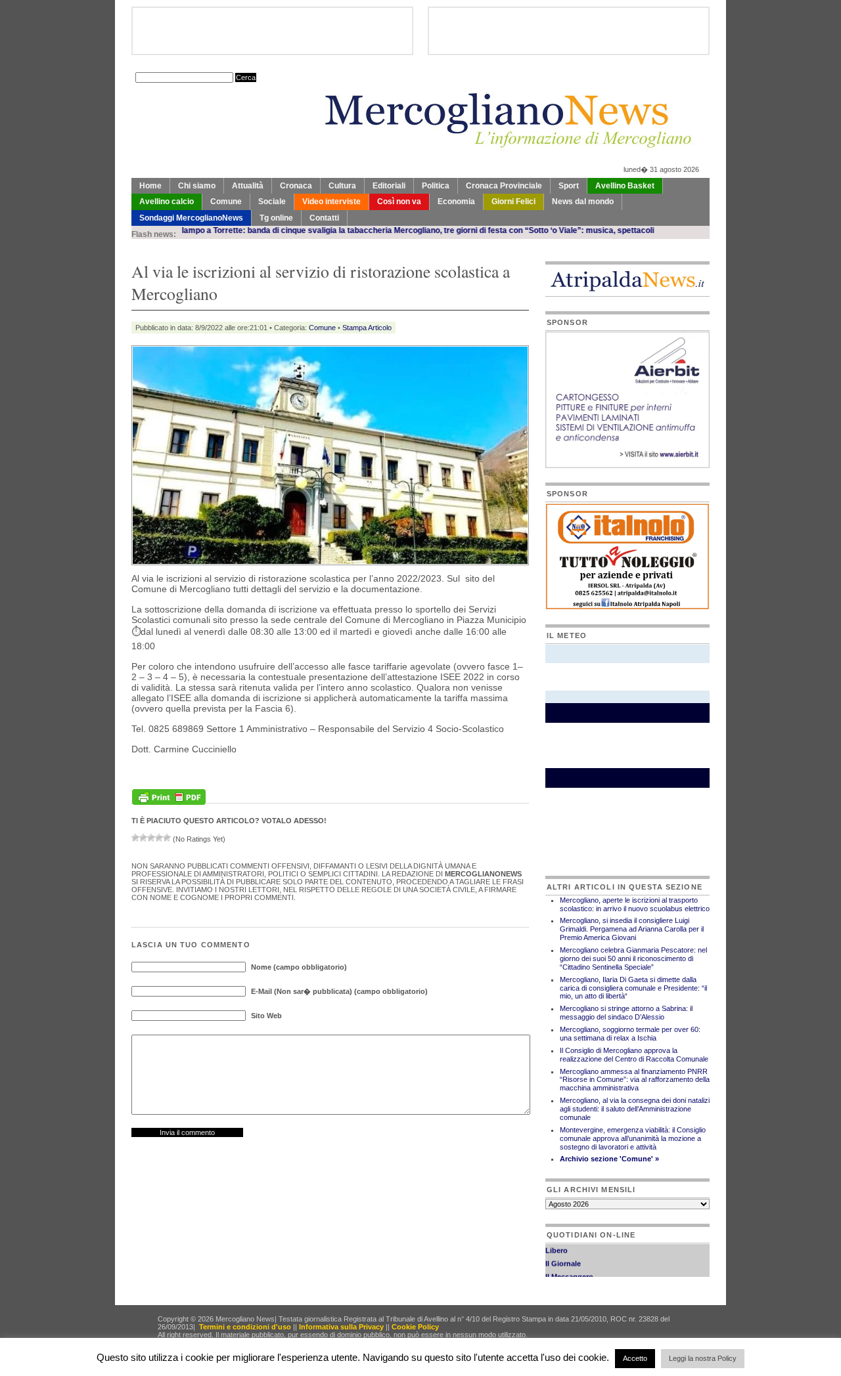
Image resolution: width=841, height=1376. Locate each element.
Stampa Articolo (367, 328)
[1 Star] (135, 838)
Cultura (342, 185)
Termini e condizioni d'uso (245, 1327)
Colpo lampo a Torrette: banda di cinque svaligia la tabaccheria (234, 230)
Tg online (276, 218)
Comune (226, 201)
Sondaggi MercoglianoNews (191, 218)
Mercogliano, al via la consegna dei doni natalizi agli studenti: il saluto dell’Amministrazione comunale (635, 1108)
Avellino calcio (166, 201)
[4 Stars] (159, 838)
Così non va (399, 201)
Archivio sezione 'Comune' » (609, 1159)
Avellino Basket (624, 185)
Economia (456, 201)
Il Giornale (563, 1254)
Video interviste (331, 201)
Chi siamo (197, 185)
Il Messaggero (569, 1267)
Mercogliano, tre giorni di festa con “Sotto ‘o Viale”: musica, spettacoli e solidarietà (507, 230)
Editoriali (389, 185)
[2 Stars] (143, 838)
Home (150, 185)
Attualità (247, 185)
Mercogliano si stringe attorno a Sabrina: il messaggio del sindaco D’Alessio (626, 1012)
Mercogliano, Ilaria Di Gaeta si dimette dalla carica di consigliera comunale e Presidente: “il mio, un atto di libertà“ (633, 988)
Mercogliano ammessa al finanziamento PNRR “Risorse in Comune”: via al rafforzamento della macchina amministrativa (635, 1079)
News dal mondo (583, 201)
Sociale (272, 201)
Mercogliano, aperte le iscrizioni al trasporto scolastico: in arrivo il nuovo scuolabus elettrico (635, 904)
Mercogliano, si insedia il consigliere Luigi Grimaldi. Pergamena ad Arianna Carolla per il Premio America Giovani (632, 928)
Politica (435, 185)
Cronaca (296, 185)
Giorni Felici (513, 201)
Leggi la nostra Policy (703, 1358)
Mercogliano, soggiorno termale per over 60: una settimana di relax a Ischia (630, 1033)
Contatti (324, 218)
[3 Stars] (151, 838)
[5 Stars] (167, 838)
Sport (568, 185)
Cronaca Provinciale (504, 185)
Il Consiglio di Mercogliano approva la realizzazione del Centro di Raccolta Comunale (634, 1054)
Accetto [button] (635, 1358)
